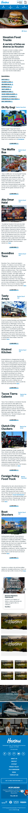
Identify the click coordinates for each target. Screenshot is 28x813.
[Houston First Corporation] (5, 2)
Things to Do (10, 8)
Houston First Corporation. (11, 807)
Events (3, 7)
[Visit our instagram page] (9, 753)
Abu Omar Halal (6, 84)
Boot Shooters (6, 101)
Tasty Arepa (5, 89)
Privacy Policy (14, 767)
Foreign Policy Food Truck (10, 98)
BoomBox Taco (6, 86)
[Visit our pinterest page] (14, 753)
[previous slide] (3, 589)
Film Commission (14, 769)
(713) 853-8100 (14, 749)
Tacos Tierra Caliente (9, 94)
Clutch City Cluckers (8, 96)
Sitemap (14, 764)
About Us (14, 758)
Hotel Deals (20, 2)
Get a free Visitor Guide (13, 780)
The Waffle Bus (6, 81)
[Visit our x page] (23, 753)
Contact (14, 761)
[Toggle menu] (25, 2)
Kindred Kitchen (6, 91)
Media (14, 772)
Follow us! (14, 795)
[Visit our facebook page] (4, 753)
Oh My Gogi (5, 79)
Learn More (13, 143)
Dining (17, 7)
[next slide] (25, 589)
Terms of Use (14, 775)
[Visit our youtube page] (18, 753)
